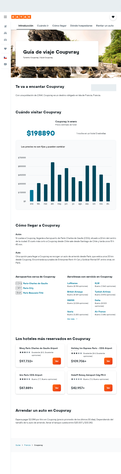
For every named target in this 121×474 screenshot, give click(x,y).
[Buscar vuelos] (5, 26)
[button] (5, 16)
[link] (57, 361)
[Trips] (5, 49)
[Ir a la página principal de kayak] (21, 17)
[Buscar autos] (5, 40)
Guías (18, 445)
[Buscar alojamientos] (5, 33)
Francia (27, 445)
